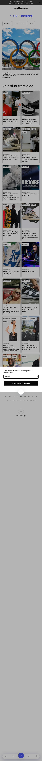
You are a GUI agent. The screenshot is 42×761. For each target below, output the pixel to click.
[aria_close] (21, 392)
